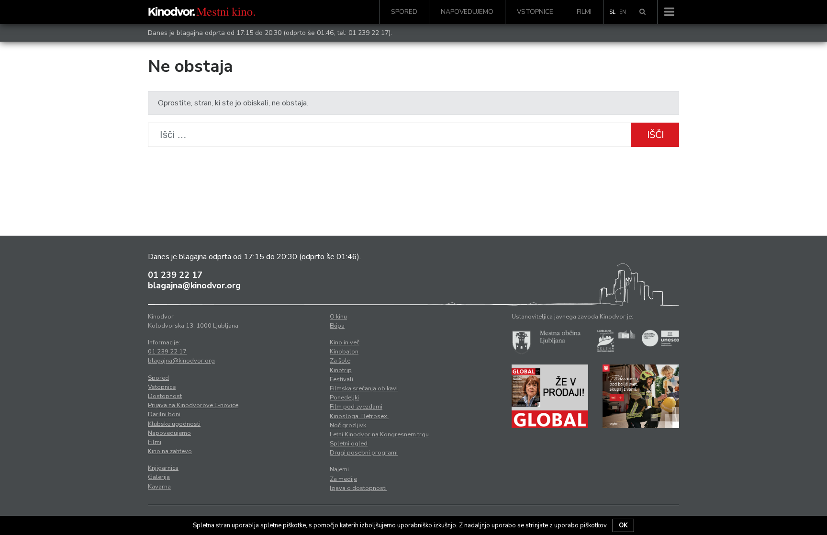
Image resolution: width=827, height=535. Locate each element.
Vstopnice (535, 11)
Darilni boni (164, 414)
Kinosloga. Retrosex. (359, 416)
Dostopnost (165, 396)
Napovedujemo (467, 11)
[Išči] (642, 12)
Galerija (159, 477)
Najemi (339, 469)
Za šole (340, 360)
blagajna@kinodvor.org (194, 285)
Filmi (584, 11)
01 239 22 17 (368, 32)
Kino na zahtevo (170, 451)
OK (623, 525)
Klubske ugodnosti (174, 424)
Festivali (341, 379)
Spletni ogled (349, 443)
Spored (404, 11)
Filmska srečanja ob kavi (364, 388)
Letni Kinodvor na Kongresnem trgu (379, 434)
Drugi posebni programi (364, 452)
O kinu (338, 316)
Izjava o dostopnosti (358, 488)
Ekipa (337, 325)
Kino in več (344, 342)
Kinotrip (341, 370)
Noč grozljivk (348, 425)
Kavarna (159, 486)
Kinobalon (344, 351)
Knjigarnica (163, 468)
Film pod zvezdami (356, 406)
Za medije (343, 479)
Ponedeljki (344, 397)
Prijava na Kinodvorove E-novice (193, 405)
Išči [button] (655, 134)
